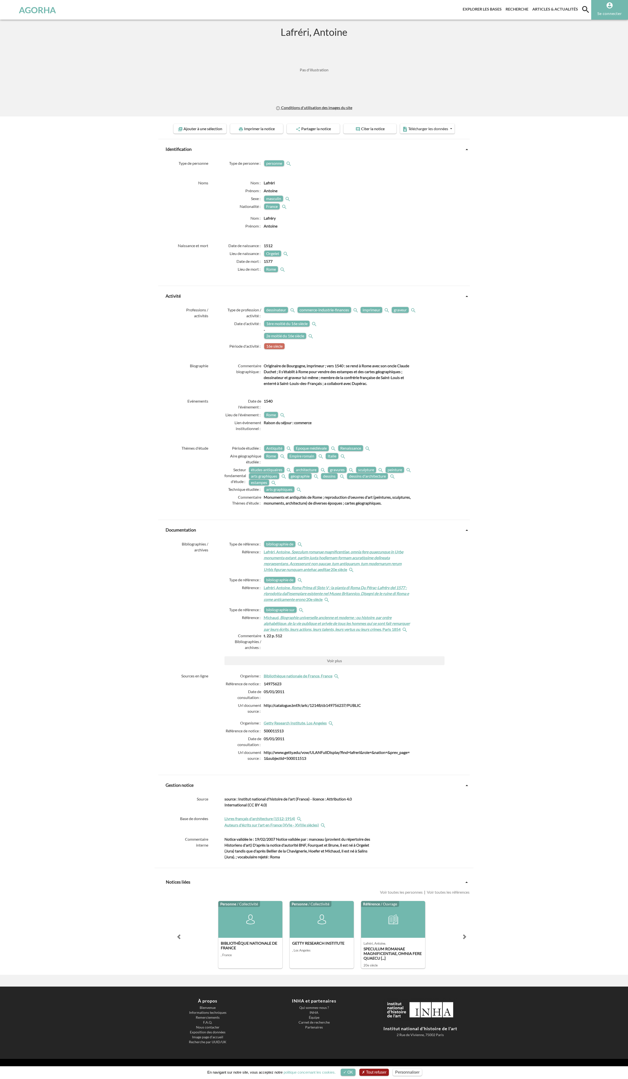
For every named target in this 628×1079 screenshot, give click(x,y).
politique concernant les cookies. (310, 1072)
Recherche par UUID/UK (207, 1042)
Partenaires (314, 1027)
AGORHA (37, 10)
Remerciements (208, 1017)
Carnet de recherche (314, 1022)
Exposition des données (207, 1032)
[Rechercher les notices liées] (352, 569)
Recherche (518, 8)
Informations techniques (207, 1012)
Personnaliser (407, 1072)
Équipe (314, 1017)
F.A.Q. (207, 1022)
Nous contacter (208, 1027)
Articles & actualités (556, 8)
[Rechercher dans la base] (300, 818)
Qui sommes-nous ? (314, 1007)
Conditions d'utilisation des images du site (316, 107)
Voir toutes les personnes (401, 892)
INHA (314, 1012)
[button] (179, 937)
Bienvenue (208, 1007)
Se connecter (609, 13)
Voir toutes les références (448, 892)
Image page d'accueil (207, 1037)
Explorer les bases (483, 8)
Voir (334, 660)
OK (349, 1072)
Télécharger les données (428, 128)
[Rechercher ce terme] (289, 163)
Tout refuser (375, 1072)
